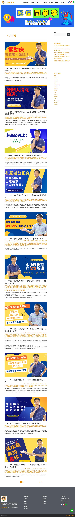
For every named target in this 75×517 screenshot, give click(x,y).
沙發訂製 (14, 75)
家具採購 (36, 72)
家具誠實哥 (7, 73)
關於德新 (51, 2)
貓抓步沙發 (8, 245)
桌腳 (9, 244)
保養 (28, 240)
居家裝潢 (55, 81)
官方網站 (57, 2)
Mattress (17, 72)
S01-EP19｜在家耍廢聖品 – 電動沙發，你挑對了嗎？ (24, 238)
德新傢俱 (39, 73)
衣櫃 (55, 92)
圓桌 (40, 240)
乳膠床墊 (24, 240)
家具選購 (55, 79)
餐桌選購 (55, 96)
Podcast (33, 2)
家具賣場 (17, 73)
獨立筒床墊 (27, 244)
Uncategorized (57, 100)
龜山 (16, 506)
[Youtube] (71, 2)
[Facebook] (69, 2)
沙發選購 (55, 89)
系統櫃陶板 (9, 472)
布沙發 (25, 73)
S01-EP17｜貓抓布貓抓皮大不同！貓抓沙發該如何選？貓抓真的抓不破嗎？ (25, 330)
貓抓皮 (13, 245)
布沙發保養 (29, 117)
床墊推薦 (34, 73)
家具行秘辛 (56, 77)
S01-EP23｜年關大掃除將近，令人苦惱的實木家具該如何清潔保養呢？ (25, 113)
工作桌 (7, 243)
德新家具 (10, 2)
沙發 (11, 244)
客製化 (28, 72)
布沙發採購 (29, 73)
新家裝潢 (10, 118)
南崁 (14, 506)
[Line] (73, 2)
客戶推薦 (38, 2)
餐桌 (28, 245)
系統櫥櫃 (32, 244)
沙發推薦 (10, 75)
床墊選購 (55, 83)
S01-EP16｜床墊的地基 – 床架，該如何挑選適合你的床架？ (25, 380)
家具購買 (21, 73)
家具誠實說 (12, 73)
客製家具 (44, 333)
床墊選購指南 (31, 243)
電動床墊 (23, 75)
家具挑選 (32, 72)
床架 (35, 243)
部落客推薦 (45, 2)
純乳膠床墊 (36, 244)
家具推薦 (41, 72)
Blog (55, 75)
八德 (11, 506)
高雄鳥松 (5, 507)
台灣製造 (24, 72)
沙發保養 (55, 87)
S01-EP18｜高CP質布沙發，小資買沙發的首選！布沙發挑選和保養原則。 (26, 282)
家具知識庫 (25, 2)
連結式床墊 (17, 245)
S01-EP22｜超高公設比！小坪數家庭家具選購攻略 (23, 155)
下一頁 (41, 482)
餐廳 (26, 245)
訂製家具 (18, 75)
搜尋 (55, 32)
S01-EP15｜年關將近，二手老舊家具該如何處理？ (23, 423)
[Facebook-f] (61, 505)
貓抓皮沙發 (56, 94)
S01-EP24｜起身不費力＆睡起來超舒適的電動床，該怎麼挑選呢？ (25, 69)
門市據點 (62, 2)
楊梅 (9, 506)
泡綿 (23, 244)
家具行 (45, 72)
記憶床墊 (41, 289)
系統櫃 (55, 91)
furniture (13, 72)
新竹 (3, 507)
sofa (21, 72)
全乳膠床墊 (32, 240)
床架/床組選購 (57, 85)
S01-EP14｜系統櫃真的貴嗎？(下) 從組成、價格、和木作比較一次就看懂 (25, 465)
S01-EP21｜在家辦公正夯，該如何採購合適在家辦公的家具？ (25, 196)
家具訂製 (25, 242)
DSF (9, 72)
